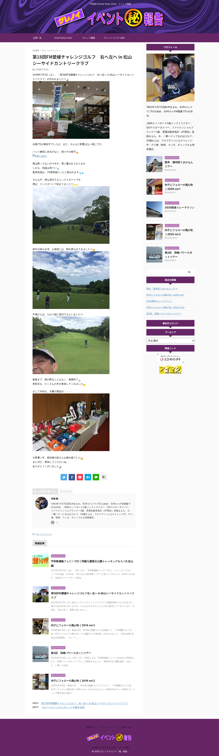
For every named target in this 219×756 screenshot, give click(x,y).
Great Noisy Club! (63, 37)
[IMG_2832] (71, 448)
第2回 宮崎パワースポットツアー (71, 653)
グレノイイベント (44, 534)
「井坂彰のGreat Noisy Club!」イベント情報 (109, 747)
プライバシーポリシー (107, 727)
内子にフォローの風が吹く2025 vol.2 (165, 307)
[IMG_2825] (71, 241)
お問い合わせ (127, 727)
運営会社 (90, 727)
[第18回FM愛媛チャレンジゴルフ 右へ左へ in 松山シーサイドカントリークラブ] (88, 477)
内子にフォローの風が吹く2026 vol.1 (165, 294)
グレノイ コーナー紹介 (114, 37)
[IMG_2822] (71, 136)
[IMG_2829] (71, 306)
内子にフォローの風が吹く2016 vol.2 (73, 680)
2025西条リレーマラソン (179, 207)
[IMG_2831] (71, 371)
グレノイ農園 (88, 37)
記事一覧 (37, 37)
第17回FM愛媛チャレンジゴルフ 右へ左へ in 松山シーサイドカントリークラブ (84, 703)
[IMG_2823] (40, 156)
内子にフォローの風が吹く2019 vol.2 (73, 625)
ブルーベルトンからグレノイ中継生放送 (63, 707)
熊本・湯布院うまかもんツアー (162, 288)
